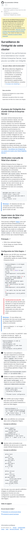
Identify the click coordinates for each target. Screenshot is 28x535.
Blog (21, 529)
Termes (14, 527)
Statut (2, 529)
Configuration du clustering (11, 13)
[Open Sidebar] (2, 11)
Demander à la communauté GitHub (12, 512)
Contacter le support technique (11, 514)
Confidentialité (21, 527)
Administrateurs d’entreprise (11, 8)
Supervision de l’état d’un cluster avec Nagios (12, 216)
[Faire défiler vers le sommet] (24, 531)
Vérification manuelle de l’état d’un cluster (12, 159)
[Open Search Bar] (2, 5)
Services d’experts (14, 529)
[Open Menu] (6, 5)
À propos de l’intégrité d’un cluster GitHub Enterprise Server (13, 111)
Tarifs (7, 529)
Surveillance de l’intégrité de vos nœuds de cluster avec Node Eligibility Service (14, 151)
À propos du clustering (12, 84)
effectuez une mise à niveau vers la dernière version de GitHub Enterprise (14, 31)
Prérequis (5, 239)
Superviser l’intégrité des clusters (12, 14)
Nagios (18, 221)
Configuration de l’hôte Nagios (12, 251)
